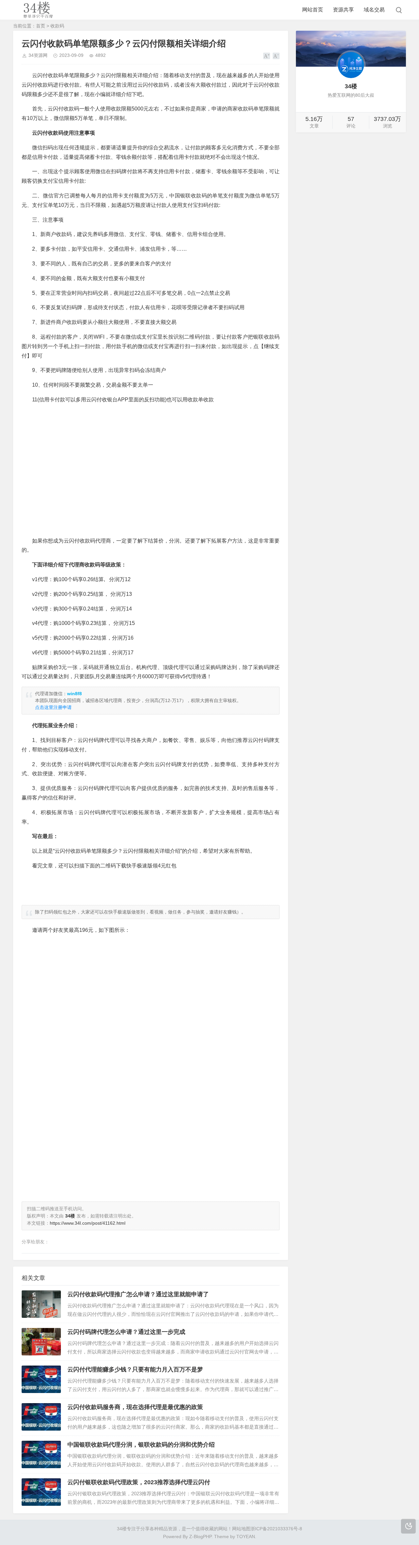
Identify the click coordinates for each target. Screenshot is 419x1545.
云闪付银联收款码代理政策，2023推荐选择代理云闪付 (138, 1482)
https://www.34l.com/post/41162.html (87, 1223)
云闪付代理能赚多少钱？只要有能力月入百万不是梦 (135, 1369)
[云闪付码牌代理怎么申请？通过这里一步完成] (41, 1341)
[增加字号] (266, 56)
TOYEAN (245, 1536)
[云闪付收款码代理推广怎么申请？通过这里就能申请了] (41, 1304)
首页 (40, 25)
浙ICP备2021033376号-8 (276, 1528)
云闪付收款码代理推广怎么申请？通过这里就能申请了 (138, 1294)
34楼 (122, 1528)
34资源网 (37, 55)
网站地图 (241, 1528)
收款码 (57, 25)
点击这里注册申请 (53, 707)
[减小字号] (276, 56)
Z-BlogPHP (200, 1536)
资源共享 (343, 9)
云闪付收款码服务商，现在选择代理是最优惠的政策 (135, 1407)
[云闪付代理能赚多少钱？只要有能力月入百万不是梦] (41, 1379)
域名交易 (374, 9)
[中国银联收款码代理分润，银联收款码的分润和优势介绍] (41, 1454)
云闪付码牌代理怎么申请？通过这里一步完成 (126, 1332)
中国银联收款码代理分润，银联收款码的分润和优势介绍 (141, 1444)
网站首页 (312, 9)
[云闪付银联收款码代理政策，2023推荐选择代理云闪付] (41, 1492)
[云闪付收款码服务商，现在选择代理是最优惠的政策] (41, 1417)
